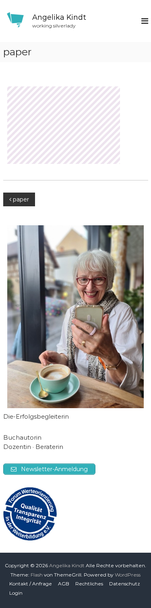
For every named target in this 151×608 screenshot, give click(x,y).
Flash (37, 575)
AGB (63, 584)
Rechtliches (89, 584)
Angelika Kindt (59, 17)
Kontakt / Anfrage (30, 584)
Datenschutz (124, 584)
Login (16, 593)
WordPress (128, 575)
